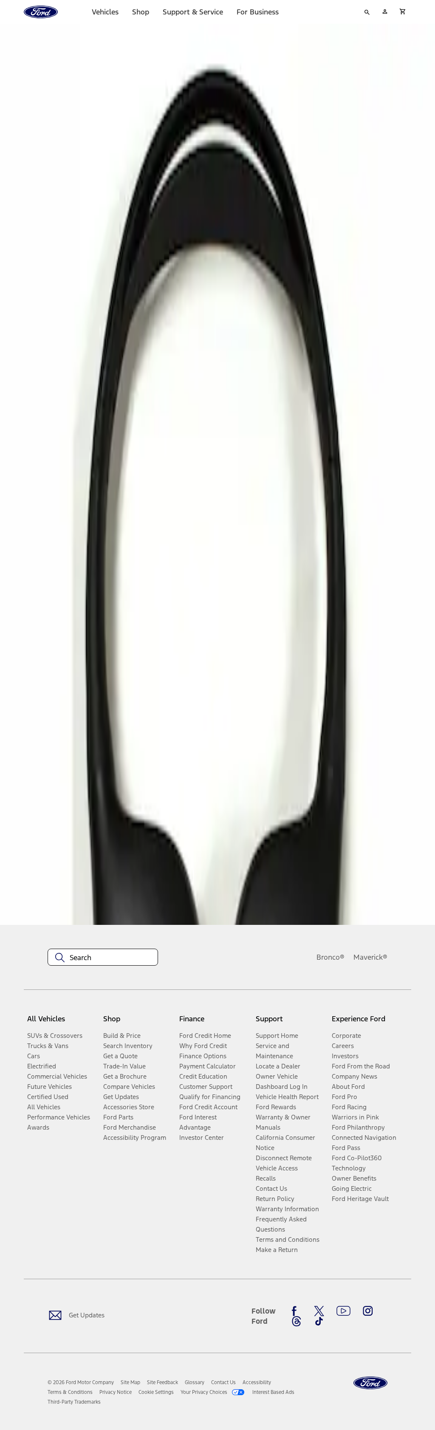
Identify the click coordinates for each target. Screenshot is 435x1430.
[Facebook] (296, 1311)
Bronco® (330, 957)
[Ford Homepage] (370, 1383)
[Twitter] (319, 1311)
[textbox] (103, 957)
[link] (130, 1382)
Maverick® (370, 957)
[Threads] (296, 1321)
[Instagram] (368, 1311)
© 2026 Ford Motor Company (81, 1382)
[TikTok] (319, 1321)
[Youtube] (343, 1311)
